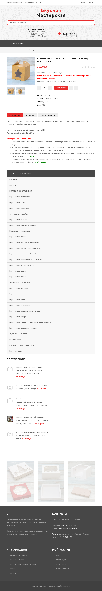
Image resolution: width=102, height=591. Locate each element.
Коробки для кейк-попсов (20, 305)
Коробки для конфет (18, 317)
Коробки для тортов (17, 202)
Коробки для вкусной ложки (21, 265)
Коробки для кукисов (18, 237)
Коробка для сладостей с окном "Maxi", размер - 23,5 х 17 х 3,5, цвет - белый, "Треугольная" (32, 420)
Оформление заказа (18, 555)
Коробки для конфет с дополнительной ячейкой (30, 322)
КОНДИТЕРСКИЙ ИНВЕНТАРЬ (21, 345)
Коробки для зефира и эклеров (22, 225)
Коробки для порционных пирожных (25, 248)
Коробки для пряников (19, 208)
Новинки (13, 180)
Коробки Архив (15, 351)
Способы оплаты (16, 560)
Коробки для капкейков (19, 197)
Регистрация (60, 560)
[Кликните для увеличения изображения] (21, 71)
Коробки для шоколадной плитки (23, 328)
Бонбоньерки (15, 339)
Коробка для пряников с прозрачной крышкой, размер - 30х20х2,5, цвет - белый (32, 435)
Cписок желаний (62, 569)
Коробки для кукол (17, 277)
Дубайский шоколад (18, 334)
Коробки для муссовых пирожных (24, 242)
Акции (12, 569)
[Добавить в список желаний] (71, 88)
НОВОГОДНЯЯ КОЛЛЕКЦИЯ (20, 191)
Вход (57, 555)
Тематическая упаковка (19, 282)
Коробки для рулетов (18, 299)
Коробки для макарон (18, 220)
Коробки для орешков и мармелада (24, 311)
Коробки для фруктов (18, 288)
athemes (66, 586)
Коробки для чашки (17, 271)
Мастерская (51, 12)
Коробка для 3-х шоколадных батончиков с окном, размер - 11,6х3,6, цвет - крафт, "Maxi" (29, 370)
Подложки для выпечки (19, 231)
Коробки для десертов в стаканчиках (25, 259)
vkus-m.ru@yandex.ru (67, 528)
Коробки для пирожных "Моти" (22, 254)
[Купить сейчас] (76, 88)
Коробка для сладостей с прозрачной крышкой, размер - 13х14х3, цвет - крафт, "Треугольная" (32, 402)
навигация (17, 43)
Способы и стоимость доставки (22, 564)
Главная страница (16, 50)
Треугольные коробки (18, 214)
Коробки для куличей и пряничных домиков (28, 294)
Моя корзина (60, 564)
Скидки (12, 185)
